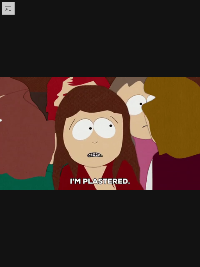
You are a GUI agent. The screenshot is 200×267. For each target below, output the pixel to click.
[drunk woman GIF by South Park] (100, 133)
